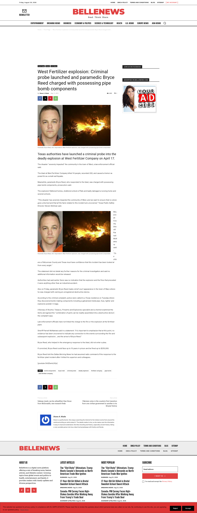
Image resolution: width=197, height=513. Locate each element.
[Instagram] (27, 490)
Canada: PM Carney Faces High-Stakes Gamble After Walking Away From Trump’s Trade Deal (76, 494)
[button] (164, 23)
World (47, 66)
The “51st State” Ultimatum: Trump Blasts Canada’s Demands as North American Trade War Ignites (76, 470)
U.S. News (54, 66)
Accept (188, 508)
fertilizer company (96, 371)
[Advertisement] (98, 48)
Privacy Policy (167, 481)
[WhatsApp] (55, 98)
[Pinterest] (50, 98)
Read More (24, 510)
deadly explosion (84, 371)
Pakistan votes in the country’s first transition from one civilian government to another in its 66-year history (99, 403)
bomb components (50, 371)
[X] (45, 98)
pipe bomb (108, 371)
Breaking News (66, 487)
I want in (158, 476)
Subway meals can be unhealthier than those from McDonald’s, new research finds (54, 402)
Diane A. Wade (44, 93)
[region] (98, 507)
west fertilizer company (46, 373)
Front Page (47, 30)
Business (63, 477)
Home (39, 30)
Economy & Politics (67, 501)
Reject (175, 508)
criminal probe (71, 371)
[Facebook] (40, 98)
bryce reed (61, 371)
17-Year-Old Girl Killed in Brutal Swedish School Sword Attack (74, 483)
